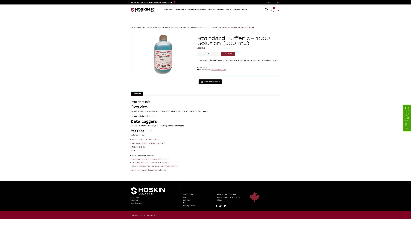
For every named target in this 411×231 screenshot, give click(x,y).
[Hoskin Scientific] (143, 10)
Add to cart (227, 54)
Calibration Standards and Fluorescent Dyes (205, 28)
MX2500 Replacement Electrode (145, 140)
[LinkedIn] (225, 206)
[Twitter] (220, 206)
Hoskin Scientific (218, 70)
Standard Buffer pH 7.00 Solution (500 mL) (150, 163)
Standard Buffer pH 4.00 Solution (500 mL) (150, 159)
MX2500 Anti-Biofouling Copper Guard (148, 143)
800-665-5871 (135, 200)
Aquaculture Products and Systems (155, 28)
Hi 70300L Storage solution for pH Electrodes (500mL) (155, 166)
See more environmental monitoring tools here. (148, 170)
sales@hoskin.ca (136, 203)
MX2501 (134, 126)
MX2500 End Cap (139, 147)
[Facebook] (216, 206)
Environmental (136, 28)
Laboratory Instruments (179, 28)
